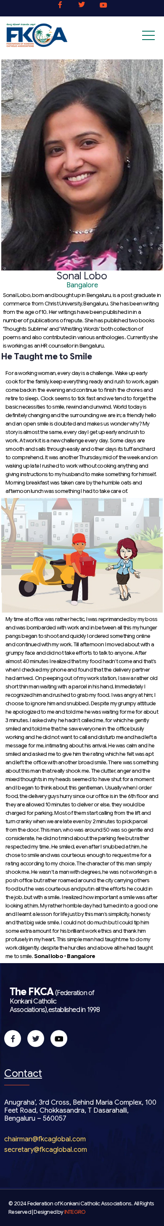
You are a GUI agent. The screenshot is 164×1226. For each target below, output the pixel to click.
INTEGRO (74, 1212)
